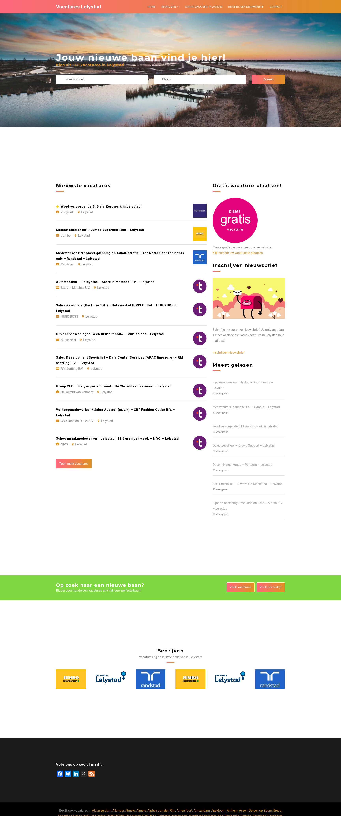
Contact (276, 6)
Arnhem (232, 810)
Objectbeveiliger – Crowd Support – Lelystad (244, 445)
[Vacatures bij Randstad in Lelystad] (150, 679)
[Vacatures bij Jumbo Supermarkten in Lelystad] (71, 679)
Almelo (130, 810)
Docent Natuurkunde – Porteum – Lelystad (242, 465)
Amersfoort (184, 810)
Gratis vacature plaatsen (203, 6)
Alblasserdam (101, 810)
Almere (141, 810)
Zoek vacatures (240, 587)
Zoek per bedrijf (271, 587)
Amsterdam (202, 810)
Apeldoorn (218, 810)
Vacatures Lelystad (78, 6)
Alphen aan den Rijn (161, 810)
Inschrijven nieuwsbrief (246, 6)
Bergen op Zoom (260, 810)
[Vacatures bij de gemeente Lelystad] (111, 679)
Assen (243, 810)
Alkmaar (118, 810)
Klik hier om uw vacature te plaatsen (238, 253)
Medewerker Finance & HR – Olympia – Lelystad (246, 407)
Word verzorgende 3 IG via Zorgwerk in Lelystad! (246, 426)
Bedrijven (168, 6)
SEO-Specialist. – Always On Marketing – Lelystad (248, 484)
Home (152, 6)
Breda (277, 810)
